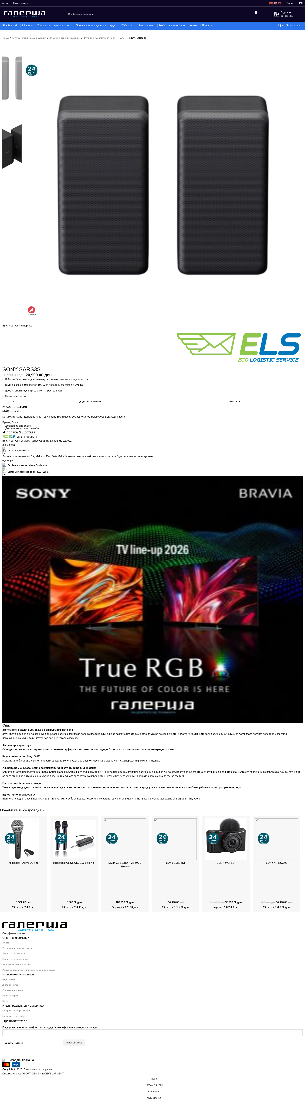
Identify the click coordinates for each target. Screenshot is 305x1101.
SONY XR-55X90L (276, 862)
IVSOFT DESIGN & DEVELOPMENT (43, 1073)
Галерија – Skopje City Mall (16, 1010)
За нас (5, 942)
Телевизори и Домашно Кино (29, 38)
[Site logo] (24, 14)
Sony (121, 38)
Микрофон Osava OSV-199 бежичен (74, 862)
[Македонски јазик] (271, 3)
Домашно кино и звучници (64, 38)
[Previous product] (4, 42)
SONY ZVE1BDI (175, 862)
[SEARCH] (256, 12)
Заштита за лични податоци (16, 964)
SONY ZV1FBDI (226, 862)
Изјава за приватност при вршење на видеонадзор (28, 970)
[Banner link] (152, 599)
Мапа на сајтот (10, 995)
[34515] (125, 839)
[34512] (175, 839)
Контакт (6, 1001)
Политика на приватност (15, 959)
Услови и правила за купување (18, 948)
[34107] (23, 839)
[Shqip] (280, 3)
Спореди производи (12, 990)
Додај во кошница (90, 401)
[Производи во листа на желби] (265, 25)
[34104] (74, 839)
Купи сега (234, 401)
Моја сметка (8, 979)
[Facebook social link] (28, 933)
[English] (275, 3)
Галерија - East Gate (13, 1016)
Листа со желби (10, 985)
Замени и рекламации (14, 953)
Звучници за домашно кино (99, 38)
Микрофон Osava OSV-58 (24, 862)
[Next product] (10, 42)
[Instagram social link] (33, 933)
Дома (5, 38)
